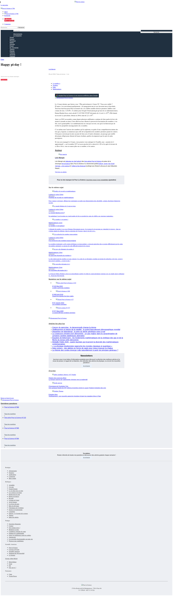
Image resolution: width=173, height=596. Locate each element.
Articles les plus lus (57, 324)
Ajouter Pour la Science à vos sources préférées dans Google (78, 95)
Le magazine (17, 36)
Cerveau (12, 44)
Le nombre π (56, 83)
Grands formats (13, 489)
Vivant (12, 37)
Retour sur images (14, 496)
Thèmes (12, 53)
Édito (2, 59)
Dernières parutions (9, 403)
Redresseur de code (14, 494)
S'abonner (4, 80)
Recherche (7, 15)
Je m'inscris (86, 457)
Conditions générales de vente (17, 531)
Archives (12, 54)
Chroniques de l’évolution (16, 508)
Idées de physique (14, 506)
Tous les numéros (10, 414)
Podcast (12, 56)
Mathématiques (57, 89)
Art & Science (66, 164)
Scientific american (14, 551)
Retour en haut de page (7, 398)
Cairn (10, 574)
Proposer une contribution (16, 541)
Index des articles (14, 517)
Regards (11, 498)
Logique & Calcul (14, 500)
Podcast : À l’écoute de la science (18, 513)
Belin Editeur (12, 562)
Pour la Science (13, 548)
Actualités (12, 485)
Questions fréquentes (15, 524)
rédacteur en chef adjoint (73, 161)
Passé (12, 46)
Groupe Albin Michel (11, 558)
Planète (12, 51)
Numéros (11, 473)
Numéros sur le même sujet (60, 279)
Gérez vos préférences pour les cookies (20, 535)
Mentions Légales (14, 530)
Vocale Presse (13, 576)
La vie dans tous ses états (16, 491)
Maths (12, 42)
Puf (10, 566)
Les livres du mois (14, 504)
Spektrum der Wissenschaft (16, 553)
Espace (12, 39)
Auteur (58, 150)
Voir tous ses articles (61, 172)
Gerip (10, 564)
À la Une (52, 371)
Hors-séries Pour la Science (92, 161)
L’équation (12, 511)
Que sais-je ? (12, 567)
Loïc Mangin (52, 69)
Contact (11, 526)
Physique (13, 41)
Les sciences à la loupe (15, 493)
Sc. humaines (14, 48)
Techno (12, 49)
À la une (11, 487)
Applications (12, 475)
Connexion (7, 24)
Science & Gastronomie (15, 510)
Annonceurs (12, 537)
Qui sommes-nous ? (14, 528)
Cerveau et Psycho (14, 549)
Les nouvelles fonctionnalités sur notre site (21, 539)
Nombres (55, 85)
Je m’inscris (86, 366)
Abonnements (17, 34)
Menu (6, 12)
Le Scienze (12, 555)
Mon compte (12, 478)
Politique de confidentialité (16, 533)
